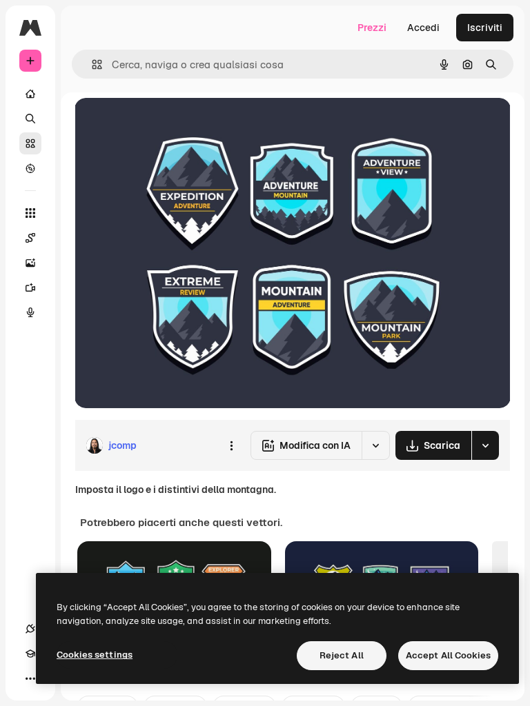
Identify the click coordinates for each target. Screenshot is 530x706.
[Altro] (30, 678)
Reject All (342, 655)
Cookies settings (94, 654)
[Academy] (30, 654)
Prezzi (371, 27)
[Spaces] (30, 238)
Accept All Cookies (448, 655)
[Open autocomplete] (91, 64)
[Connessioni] (30, 629)
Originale (166, 123)
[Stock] (30, 143)
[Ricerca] (30, 119)
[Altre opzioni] (231, 445)
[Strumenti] (30, 213)
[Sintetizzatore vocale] (30, 312)
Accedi (423, 27)
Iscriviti (484, 27)
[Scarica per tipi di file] (485, 445)
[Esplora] (30, 168)
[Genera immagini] (30, 263)
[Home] (30, 94)
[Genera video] (30, 287)
